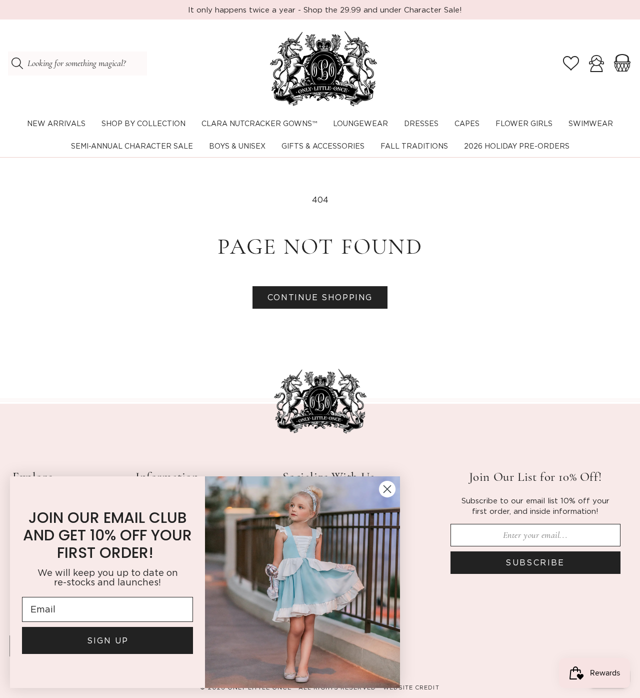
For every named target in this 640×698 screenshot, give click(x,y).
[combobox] (77, 64)
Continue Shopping (320, 297)
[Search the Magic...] (17, 64)
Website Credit (411, 687)
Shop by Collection (144, 123)
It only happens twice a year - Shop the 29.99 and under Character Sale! (325, 10)
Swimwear (590, 123)
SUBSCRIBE (535, 562)
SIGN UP (107, 640)
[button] (144, 124)
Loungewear (360, 123)
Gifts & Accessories (323, 146)
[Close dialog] (387, 489)
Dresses (421, 123)
